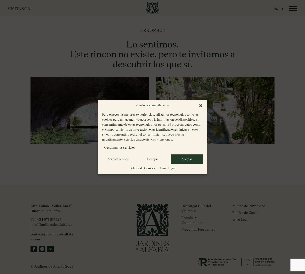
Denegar (152, 159)
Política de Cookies (142, 168)
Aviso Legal (168, 168)
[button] (201, 105)
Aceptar (187, 159)
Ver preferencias (118, 159)
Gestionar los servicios (119, 147)
